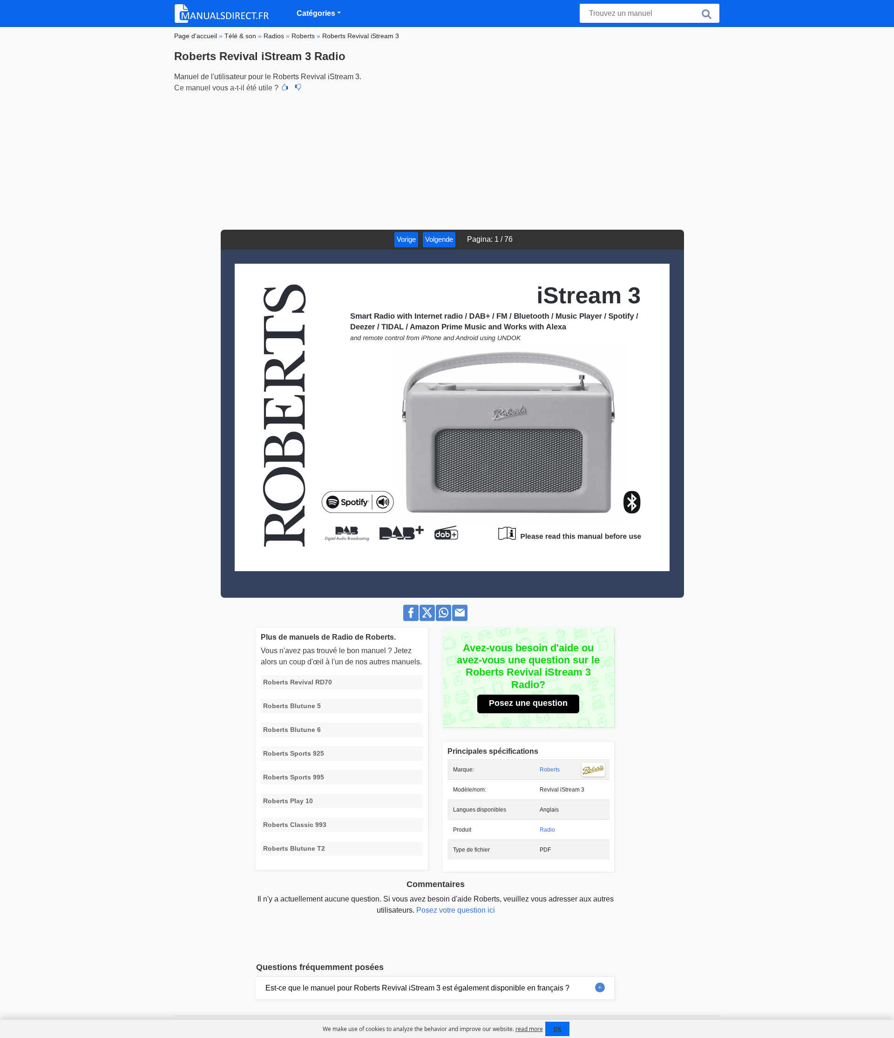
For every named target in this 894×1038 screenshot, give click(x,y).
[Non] (298, 88)
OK (557, 1029)
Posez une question (528, 703)
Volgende (439, 239)
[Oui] (284, 88)
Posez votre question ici (455, 910)
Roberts (550, 769)
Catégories (316, 13)
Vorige (406, 239)
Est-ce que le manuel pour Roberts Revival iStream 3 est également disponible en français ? (417, 988)
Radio (547, 829)
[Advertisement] (446, 160)
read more (529, 1029)
